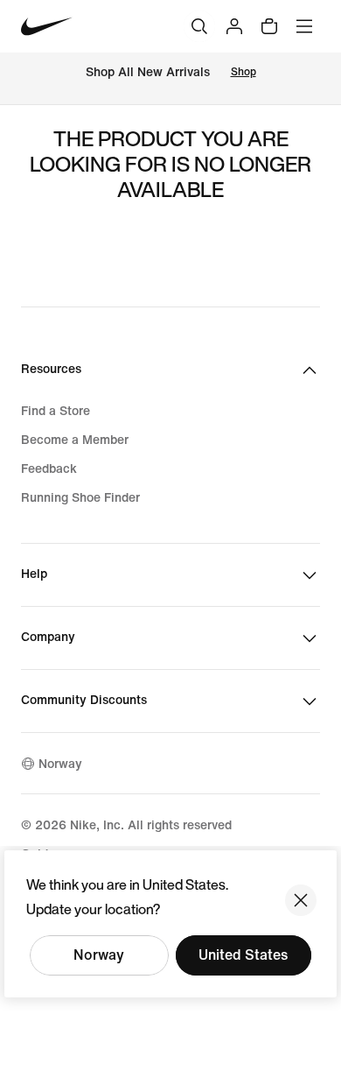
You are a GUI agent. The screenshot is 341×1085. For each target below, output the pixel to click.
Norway (98, 955)
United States (243, 955)
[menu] (304, 26)
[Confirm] (301, 900)
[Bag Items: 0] (269, 26)
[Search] (199, 26)
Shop (243, 72)
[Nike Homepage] (47, 27)
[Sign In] (234, 26)
